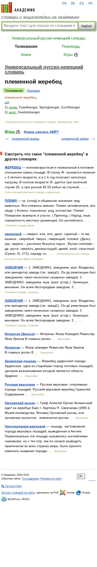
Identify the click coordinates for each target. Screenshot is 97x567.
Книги (26, 55)
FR (90, 3)
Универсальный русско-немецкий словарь (48, 38)
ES (82, 3)
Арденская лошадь (20, 361)
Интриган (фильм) (20, 334)
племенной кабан (75, 138)
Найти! (86, 26)
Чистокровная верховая (25, 426)
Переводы (71, 46)
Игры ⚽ (71, 55)
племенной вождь (25, 138)
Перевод (33, 90)
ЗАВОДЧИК (14, 267)
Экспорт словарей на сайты (18, 492)
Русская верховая (20, 384)
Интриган (12, 347)
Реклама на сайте (51, 478)
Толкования (26, 46)
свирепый (13, 234)
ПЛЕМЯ (11, 200)
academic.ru (18, 7)
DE (73, 3)
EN (64, 3)
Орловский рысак (20, 403)
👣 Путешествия (11, 486)
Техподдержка (30, 478)
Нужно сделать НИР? (41, 132)
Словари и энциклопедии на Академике (40, 17)
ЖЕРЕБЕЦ (13, 167)
